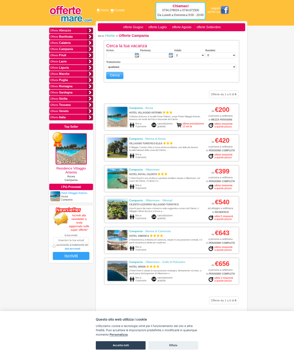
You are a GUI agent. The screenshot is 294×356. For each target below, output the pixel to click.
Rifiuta (173, 345)
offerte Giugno (133, 27)
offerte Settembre (209, 27)
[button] (114, 75)
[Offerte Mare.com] (71, 25)
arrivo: (110, 50)
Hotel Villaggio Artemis (145, 112)
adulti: (178, 50)
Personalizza (119, 334)
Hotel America (139, 236)
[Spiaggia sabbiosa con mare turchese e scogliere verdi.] (117, 187)
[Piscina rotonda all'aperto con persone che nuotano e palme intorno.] (117, 249)
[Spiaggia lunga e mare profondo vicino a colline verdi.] (117, 280)
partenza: (145, 50)
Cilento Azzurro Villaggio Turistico (154, 204)
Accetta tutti (121, 345)
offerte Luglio (157, 27)
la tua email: (71, 235)
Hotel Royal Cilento (143, 174)
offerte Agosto (181, 27)
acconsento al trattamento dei (72, 247)
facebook (225, 10)
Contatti (119, 10)
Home (105, 10)
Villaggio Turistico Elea (145, 143)
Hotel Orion (137, 266)
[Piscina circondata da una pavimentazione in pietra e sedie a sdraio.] (117, 126)
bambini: (210, 50)
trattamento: (113, 62)
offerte (60, 30)
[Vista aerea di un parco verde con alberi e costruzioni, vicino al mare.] (117, 218)
